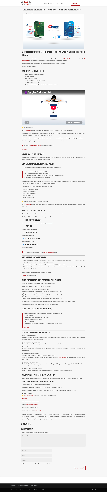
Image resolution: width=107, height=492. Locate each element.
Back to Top (24, 149)
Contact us (24, 275)
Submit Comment (79, 468)
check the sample (49, 223)
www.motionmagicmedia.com (32, 404)
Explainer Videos (30, 13)
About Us (57, 3)
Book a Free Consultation (28, 395)
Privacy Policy (13, 485)
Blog (62, 3)
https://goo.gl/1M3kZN (39, 410)
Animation (24, 13)
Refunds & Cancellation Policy (23, 485)
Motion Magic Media (68, 58)
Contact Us (75, 4)
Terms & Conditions (34, 485)
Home (45, 3)
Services (50, 3)
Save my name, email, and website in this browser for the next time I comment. (38, 463)
